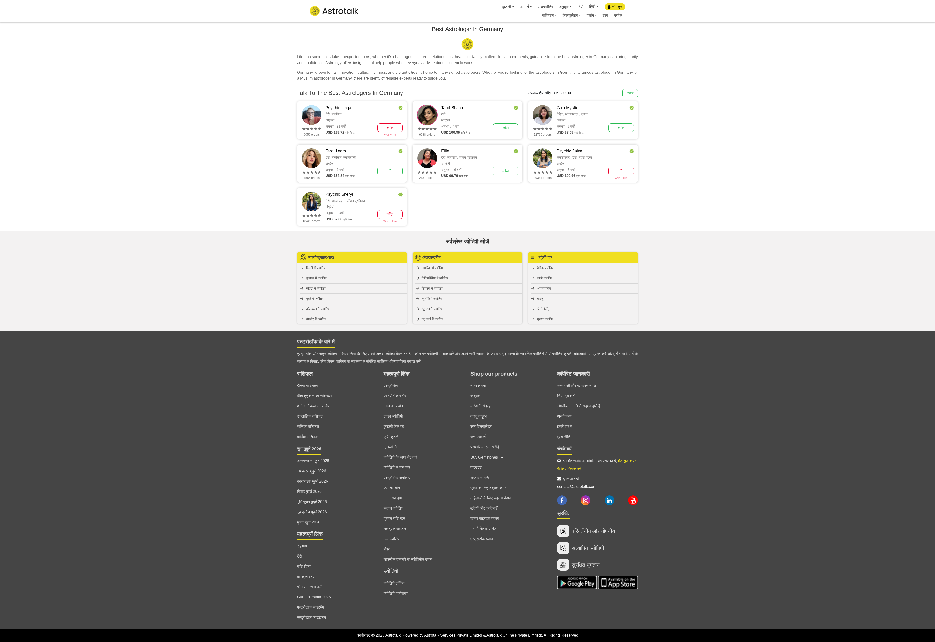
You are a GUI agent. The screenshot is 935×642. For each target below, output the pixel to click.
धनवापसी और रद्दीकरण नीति (576, 386)
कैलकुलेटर (570, 15)
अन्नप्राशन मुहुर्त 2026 (313, 461)
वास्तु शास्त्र (305, 577)
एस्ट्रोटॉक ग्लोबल (483, 539)
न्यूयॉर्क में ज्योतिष (432, 299)
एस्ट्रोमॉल (391, 386)
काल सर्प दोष (393, 498)
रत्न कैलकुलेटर (481, 426)
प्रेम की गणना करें (309, 587)
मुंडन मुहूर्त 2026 (308, 522)
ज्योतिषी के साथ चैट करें (400, 457)
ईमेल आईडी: (576, 483)
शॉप (605, 15)
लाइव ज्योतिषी (393, 416)
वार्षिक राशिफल (307, 437)
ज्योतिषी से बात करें (397, 467)
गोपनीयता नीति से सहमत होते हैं (578, 406)
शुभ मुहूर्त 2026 (309, 448)
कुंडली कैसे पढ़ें (394, 426)
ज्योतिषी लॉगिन (394, 583)
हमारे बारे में (564, 426)
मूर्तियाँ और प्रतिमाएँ (483, 508)
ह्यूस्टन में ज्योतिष (432, 309)
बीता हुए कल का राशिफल (314, 396)
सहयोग (302, 546)
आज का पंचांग (393, 406)
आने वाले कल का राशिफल (315, 406)
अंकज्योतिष (545, 7)
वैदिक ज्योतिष (545, 268)
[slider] (311, 129)
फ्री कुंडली (391, 437)
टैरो (581, 7)
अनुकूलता (566, 7)
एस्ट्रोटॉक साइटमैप (310, 607)
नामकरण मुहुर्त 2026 (311, 471)
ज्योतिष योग (392, 488)
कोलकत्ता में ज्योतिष (317, 309)
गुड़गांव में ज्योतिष (316, 278)
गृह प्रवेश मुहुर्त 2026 (312, 512)
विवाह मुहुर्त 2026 (309, 491)
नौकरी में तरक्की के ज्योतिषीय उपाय (408, 559)
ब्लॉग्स (618, 15)
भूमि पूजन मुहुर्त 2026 (312, 502)
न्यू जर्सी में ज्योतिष (432, 319)
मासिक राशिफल (308, 426)
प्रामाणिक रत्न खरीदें (484, 447)
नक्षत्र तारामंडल (395, 529)
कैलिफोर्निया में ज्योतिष (435, 278)
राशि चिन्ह (304, 566)
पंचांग (590, 15)
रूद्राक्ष (475, 396)
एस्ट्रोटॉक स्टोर (395, 396)
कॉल (390, 128)
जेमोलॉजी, (543, 309)
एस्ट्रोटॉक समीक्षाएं (397, 478)
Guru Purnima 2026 (314, 597)
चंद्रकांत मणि (479, 478)
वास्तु (540, 299)
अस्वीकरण (564, 416)
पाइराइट (476, 467)
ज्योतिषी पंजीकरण (396, 593)
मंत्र (387, 549)
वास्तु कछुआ (478, 416)
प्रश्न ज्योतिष (545, 319)
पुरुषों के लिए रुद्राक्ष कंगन (488, 488)
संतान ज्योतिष (393, 508)
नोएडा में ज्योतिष (316, 288)
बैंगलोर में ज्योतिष (316, 319)
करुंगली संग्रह (480, 406)
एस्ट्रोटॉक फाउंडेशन (311, 617)
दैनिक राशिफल (307, 386)
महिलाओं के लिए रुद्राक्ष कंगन (490, 498)
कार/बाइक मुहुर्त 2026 (312, 481)
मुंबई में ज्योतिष (315, 299)
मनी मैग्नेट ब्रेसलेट (483, 529)
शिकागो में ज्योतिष (432, 288)
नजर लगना (478, 386)
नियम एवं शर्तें (566, 396)
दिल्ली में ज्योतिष (315, 268)
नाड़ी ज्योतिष (544, 278)
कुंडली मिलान (393, 447)
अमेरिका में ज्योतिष (433, 268)
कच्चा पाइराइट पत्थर (484, 518)
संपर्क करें (564, 448)
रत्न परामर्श (478, 437)
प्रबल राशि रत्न (394, 518)
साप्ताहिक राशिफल (310, 416)
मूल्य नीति (563, 437)
